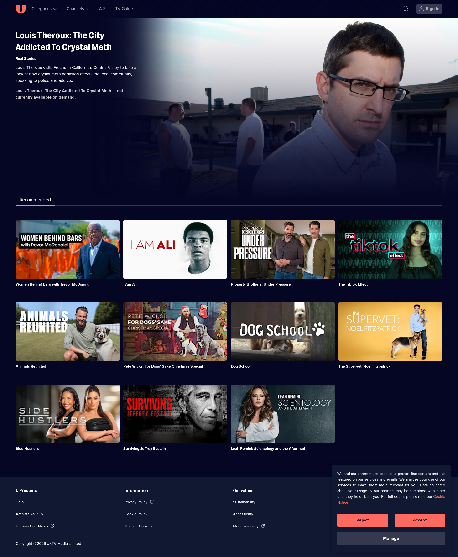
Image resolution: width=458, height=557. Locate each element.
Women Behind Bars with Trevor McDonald (52, 284)
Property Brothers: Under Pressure (261, 284)
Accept (420, 520)
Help (20, 502)
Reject (362, 520)
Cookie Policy (136, 514)
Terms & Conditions (32, 526)
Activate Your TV (30, 514)
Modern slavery (246, 526)
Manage (391, 538)
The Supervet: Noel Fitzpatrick (364, 366)
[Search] (406, 9)
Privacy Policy (136, 502)
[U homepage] (21, 9)
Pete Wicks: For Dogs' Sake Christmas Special (163, 366)
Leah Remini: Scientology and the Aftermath (268, 448)
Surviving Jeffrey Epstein (144, 448)
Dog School (240, 366)
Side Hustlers (27, 448)
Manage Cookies (138, 526)
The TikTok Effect (353, 284)
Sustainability (244, 502)
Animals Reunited (31, 366)
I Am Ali (130, 284)
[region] (391, 508)
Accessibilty (243, 514)
